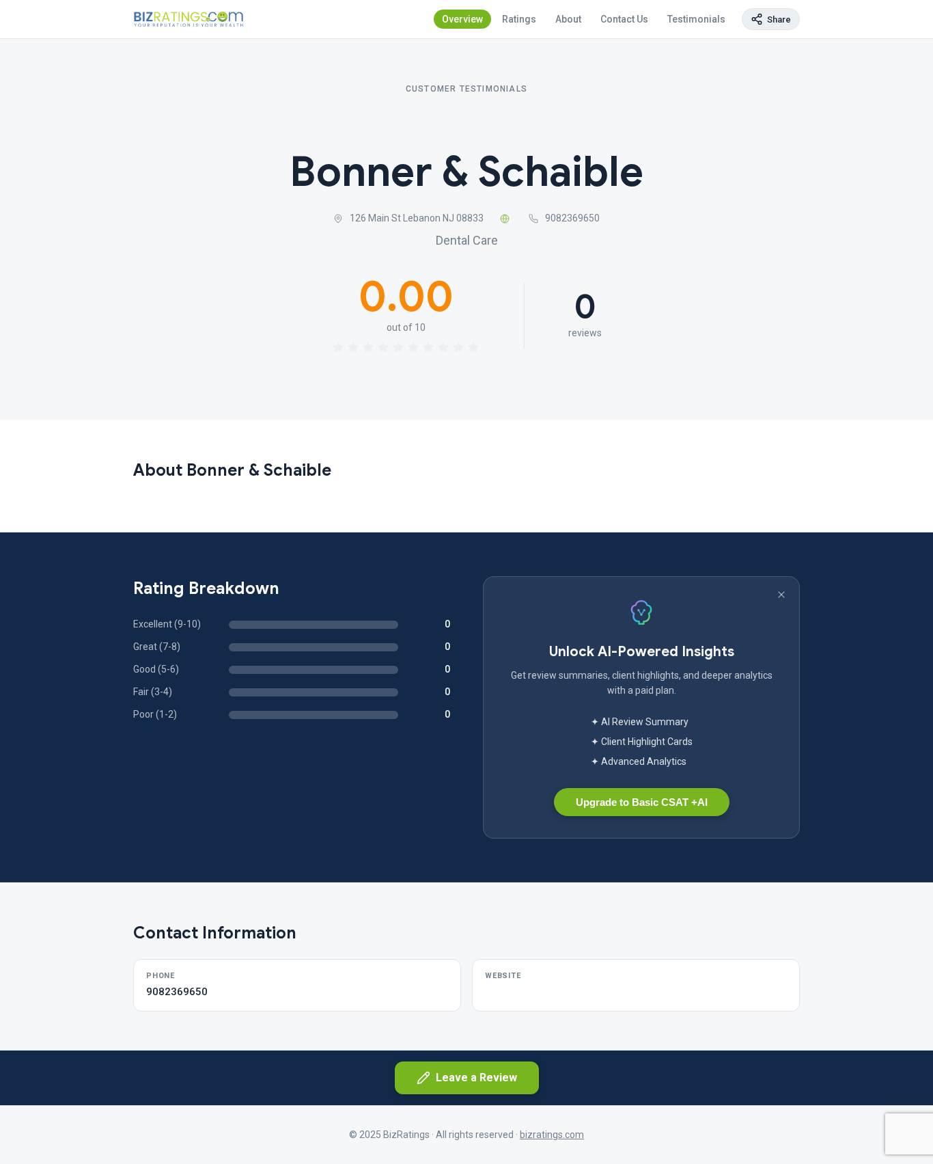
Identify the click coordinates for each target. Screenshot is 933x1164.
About (568, 19)
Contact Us (624, 19)
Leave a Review (476, 1077)
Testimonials (696, 19)
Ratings (519, 19)
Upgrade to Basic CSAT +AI (642, 802)
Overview (462, 19)
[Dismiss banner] (781, 594)
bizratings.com (552, 1134)
